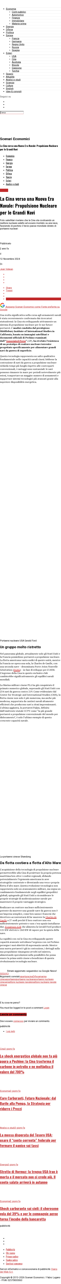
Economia (11, 8)
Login (46, 1007)
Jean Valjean (6, 269)
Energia (10, 26)
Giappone (17, 68)
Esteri (9, 53)
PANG (17, 669)
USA (14, 56)
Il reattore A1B (13, 926)
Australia (16, 62)
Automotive (18, 14)
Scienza (10, 82)
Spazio (9, 73)
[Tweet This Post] (33, 277)
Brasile (15, 65)
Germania (16, 41)
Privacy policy (12, 1256)
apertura (24, 976)
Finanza (16, 17)
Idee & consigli (13, 91)
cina (31, 976)
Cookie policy (12, 1260)
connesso (18, 1021)
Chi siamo (10, 1253)
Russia (15, 47)
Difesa (9, 29)
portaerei (11, 979)
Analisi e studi (13, 79)
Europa (9, 35)
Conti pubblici (19, 12)
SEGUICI (4, 973)
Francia (15, 38)
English (9, 88)
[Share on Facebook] (33, 274)
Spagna (16, 50)
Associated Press (16, 340)
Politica (10, 32)
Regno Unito (18, 44)
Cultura (9, 85)
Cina (14, 59)
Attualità (10, 76)
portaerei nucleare (25, 979)
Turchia (15, 71)
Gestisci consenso (14, 1263)
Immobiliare (18, 20)
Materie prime (19, 23)
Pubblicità (10, 1249)
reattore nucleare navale (19, 982)
